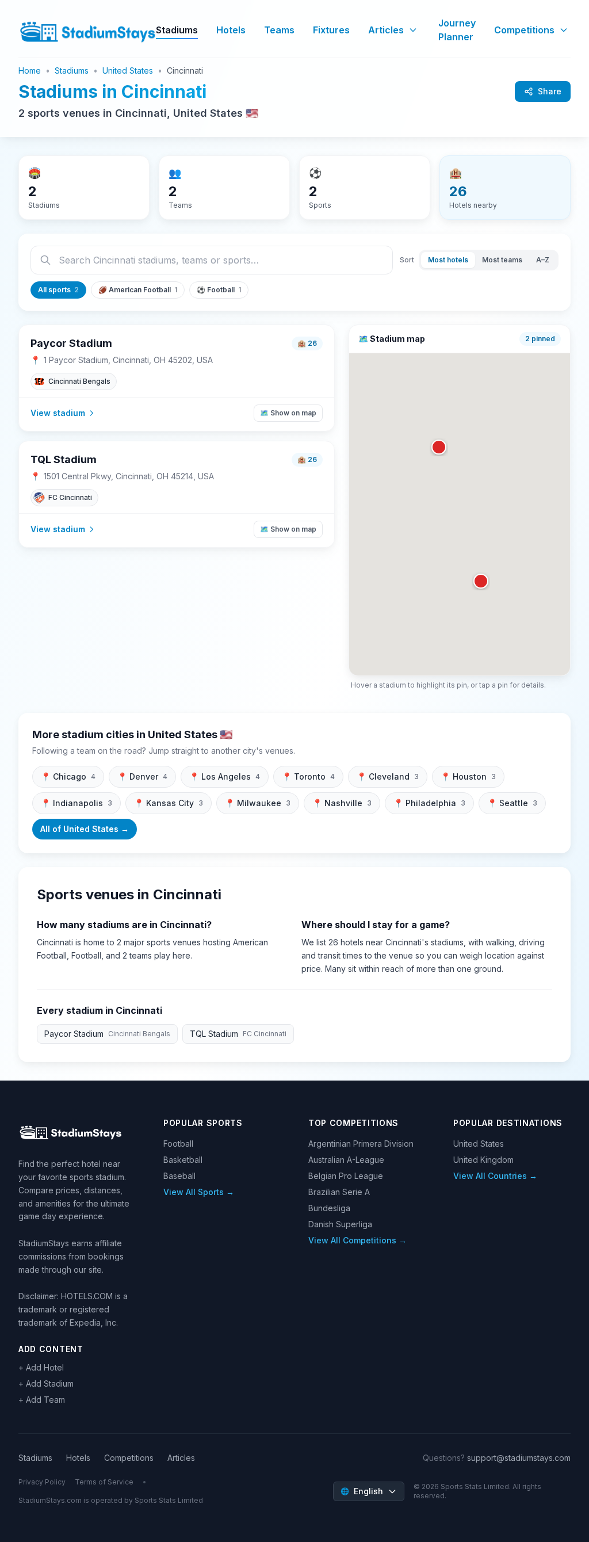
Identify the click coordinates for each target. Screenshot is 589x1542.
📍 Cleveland (388, 776)
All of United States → (84, 829)
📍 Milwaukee (257, 803)
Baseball (179, 1176)
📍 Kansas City (168, 803)
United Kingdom (483, 1160)
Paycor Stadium (71, 343)
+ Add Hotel (41, 1367)
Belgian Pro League (345, 1176)
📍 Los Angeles (224, 776)
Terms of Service (104, 1482)
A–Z (542, 259)
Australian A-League (346, 1160)
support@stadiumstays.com (519, 1458)
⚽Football (219, 289)
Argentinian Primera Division (361, 1143)
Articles (386, 30)
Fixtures (331, 30)
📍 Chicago (68, 776)
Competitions (524, 30)
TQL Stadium (63, 459)
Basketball (182, 1160)
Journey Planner (457, 30)
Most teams (502, 259)
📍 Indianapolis (76, 803)
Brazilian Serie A (339, 1192)
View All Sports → (198, 1192)
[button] (481, 581)
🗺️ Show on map (288, 413)
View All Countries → (495, 1176)
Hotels (231, 30)
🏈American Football (137, 289)
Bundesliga (329, 1208)
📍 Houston (468, 776)
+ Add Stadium (46, 1383)
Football (178, 1143)
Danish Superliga (340, 1224)
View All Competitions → (357, 1240)
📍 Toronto (308, 776)
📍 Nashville (342, 803)
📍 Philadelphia (429, 803)
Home (29, 70)
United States (127, 70)
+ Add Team (41, 1399)
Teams (279, 30)
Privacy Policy (42, 1482)
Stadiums (177, 30)
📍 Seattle (512, 803)
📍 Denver (142, 776)
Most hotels (448, 259)
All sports (58, 289)
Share (549, 91)
